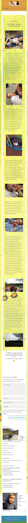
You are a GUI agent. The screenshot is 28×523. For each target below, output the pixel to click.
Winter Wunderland (7, 452)
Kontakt (19, 517)
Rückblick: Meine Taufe (8, 448)
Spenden (14, 517)
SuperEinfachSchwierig (8, 454)
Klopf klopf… (5, 443)
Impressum (16, 519)
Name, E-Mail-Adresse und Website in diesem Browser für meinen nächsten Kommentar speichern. (14, 412)
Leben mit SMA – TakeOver (9, 445)
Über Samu (8, 517)
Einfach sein (5, 450)
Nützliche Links (21, 501)
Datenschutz (10, 519)
